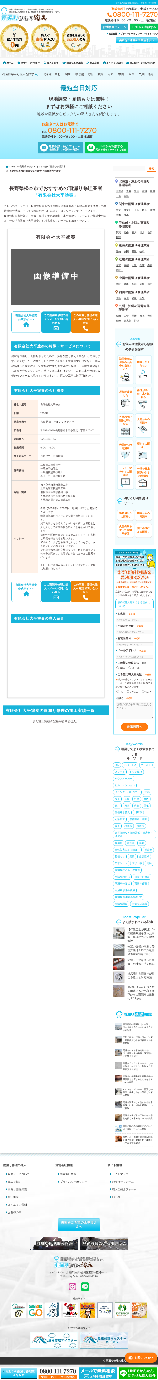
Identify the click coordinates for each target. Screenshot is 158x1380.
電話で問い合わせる (85, 318)
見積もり (120, 856)
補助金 (148, 849)
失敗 (136, 805)
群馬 (126, 214)
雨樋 (149, 863)
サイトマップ (151, 33)
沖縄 (136, 320)
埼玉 (144, 210)
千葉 (136, 210)
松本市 (128, 825)
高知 (142, 298)
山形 (118, 196)
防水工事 (137, 863)
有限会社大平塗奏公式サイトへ (26, 317)
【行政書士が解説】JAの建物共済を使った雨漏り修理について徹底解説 (141, 935)
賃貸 (131, 856)
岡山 (134, 284)
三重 (134, 251)
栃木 (118, 214)
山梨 (149, 232)
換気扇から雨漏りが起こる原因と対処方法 (141, 975)
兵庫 (142, 265)
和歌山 (119, 270)
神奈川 (127, 210)
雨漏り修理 (140, 883)
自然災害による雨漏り (127, 849)
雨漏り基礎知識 (74, 62)
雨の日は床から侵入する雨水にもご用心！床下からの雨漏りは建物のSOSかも (141, 992)
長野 (118, 237)
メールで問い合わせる (56, 318)
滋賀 (118, 265)
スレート (120, 771)
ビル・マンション (125, 785)
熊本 (142, 315)
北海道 (119, 191)
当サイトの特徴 (29, 62)
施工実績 (94, 62)
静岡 (126, 251)
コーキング (147, 765)
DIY (117, 765)
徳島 (118, 298)
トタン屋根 (135, 771)
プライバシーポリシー (131, 33)
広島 (142, 284)
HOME (116, 1197)
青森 (128, 191)
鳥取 (118, 284)
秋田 (152, 191)
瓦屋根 (118, 842)
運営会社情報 (68, 1174)
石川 (134, 232)
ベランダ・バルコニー (127, 792)
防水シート (121, 863)
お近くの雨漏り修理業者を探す (19, 1373)
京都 (126, 265)
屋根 (146, 805)
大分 (149, 315)
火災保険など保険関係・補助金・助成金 (133, 834)
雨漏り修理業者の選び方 (128, 896)
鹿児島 (127, 320)
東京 (118, 210)
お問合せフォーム (123, 1181)
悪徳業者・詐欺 (138, 819)
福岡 (118, 315)
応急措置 (120, 819)
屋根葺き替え (122, 812)
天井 (117, 805)
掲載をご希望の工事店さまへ (136, 40)
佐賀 (126, 315)
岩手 (136, 191)
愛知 (118, 251)
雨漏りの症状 (122, 883)
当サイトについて (18, 1174)
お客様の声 (14, 1212)
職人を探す (52, 62)
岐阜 (142, 251)
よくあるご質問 (114, 62)
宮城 (144, 191)
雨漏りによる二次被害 (127, 869)
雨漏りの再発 (122, 876)
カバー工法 (130, 765)
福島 (126, 196)
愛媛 (134, 298)
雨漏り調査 (121, 903)
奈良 (149, 265)
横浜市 (140, 825)
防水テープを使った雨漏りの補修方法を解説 (141, 962)
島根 (126, 284)
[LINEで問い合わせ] (85, 1288)
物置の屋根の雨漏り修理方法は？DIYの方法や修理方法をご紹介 (141, 950)
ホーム (9, 62)
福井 (142, 232)
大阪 (134, 265)
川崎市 (138, 812)
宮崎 (118, 320)
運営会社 (113, 33)
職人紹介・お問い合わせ (142, 62)
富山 (126, 232)
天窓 (126, 805)
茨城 (152, 210)
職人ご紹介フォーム (124, 1189)
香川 (126, 298)
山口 (149, 284)
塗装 (126, 798)
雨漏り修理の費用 (125, 890)
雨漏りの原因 (142, 876)
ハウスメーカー (123, 778)
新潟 (118, 232)
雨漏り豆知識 (139, 903)
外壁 (136, 798)
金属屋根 (144, 856)
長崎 (134, 315)
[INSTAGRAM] (72, 1288)
